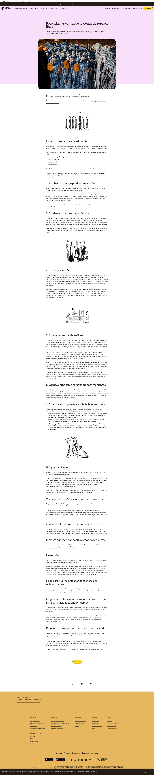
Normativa (120, 767)
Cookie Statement (34, 772)
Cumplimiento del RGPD (35, 733)
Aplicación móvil (34, 741)
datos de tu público (95, 281)
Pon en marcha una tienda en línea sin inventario (28, 702)
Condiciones (114, 767)
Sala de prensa (95, 723)
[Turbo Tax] (10, 1)
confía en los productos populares (85, 421)
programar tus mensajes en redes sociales (79, 615)
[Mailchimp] (31, 1)
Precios (64, 8)
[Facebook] (71, 760)
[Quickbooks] (24, 1)
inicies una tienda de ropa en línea (61, 218)
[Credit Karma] (17, 1)
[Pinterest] (90, 760)
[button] (108, 8)
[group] (108, 8)
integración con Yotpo (57, 372)
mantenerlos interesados (62, 474)
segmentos (71, 283)
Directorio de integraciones (57, 728)
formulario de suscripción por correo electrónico (67, 293)
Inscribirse (77, 661)
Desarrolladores (79, 723)
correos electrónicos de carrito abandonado (76, 533)
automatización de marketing (60, 480)
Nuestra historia (95, 721)
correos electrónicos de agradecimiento (72, 368)
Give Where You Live (97, 726)
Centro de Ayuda (111, 726)
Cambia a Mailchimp (55, 8)
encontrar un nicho (55, 205)
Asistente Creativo (80, 295)
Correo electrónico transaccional (37, 728)
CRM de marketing (68, 281)
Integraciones (33, 8)
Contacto (109, 721)
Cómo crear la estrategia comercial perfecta (27, 704)
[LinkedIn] (82, 760)
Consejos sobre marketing (57, 721)
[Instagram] (78, 760)
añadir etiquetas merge (77, 572)
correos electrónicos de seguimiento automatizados (80, 546)
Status (31, 738)
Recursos (43, 8)
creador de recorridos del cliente (82, 492)
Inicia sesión (136, 8)
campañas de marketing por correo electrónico (62, 417)
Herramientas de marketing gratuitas (60, 723)
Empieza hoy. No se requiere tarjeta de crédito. (91, 4)
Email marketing (33, 726)
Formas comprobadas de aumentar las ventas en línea (29, 699)
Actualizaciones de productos (37, 723)
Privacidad (109, 767)
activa (65, 484)
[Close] (152, 772)
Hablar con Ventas (111, 728)
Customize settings (142, 772)
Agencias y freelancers (80, 721)
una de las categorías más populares (66, 96)
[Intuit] (4, 1)
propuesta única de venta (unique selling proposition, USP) (86, 146)
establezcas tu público (61, 289)
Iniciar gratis (148, 8)
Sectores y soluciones (20, 8)
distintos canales (97, 275)
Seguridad (32, 736)
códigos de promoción (59, 425)
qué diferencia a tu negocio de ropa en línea (71, 175)
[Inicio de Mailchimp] (7, 8)
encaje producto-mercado (74, 188)
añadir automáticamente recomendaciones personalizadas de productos (80, 512)
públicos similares (68, 593)
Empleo (93, 728)
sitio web (99, 409)
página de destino (83, 289)
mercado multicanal (68, 277)
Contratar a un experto (113, 723)
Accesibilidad (95, 731)
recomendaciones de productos (67, 568)
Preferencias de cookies (59, 768)
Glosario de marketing (56, 726)
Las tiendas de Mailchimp (99, 340)
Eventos (77, 726)
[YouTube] (86, 760)
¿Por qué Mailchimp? (35, 721)
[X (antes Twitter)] (75, 760)
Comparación (33, 731)
